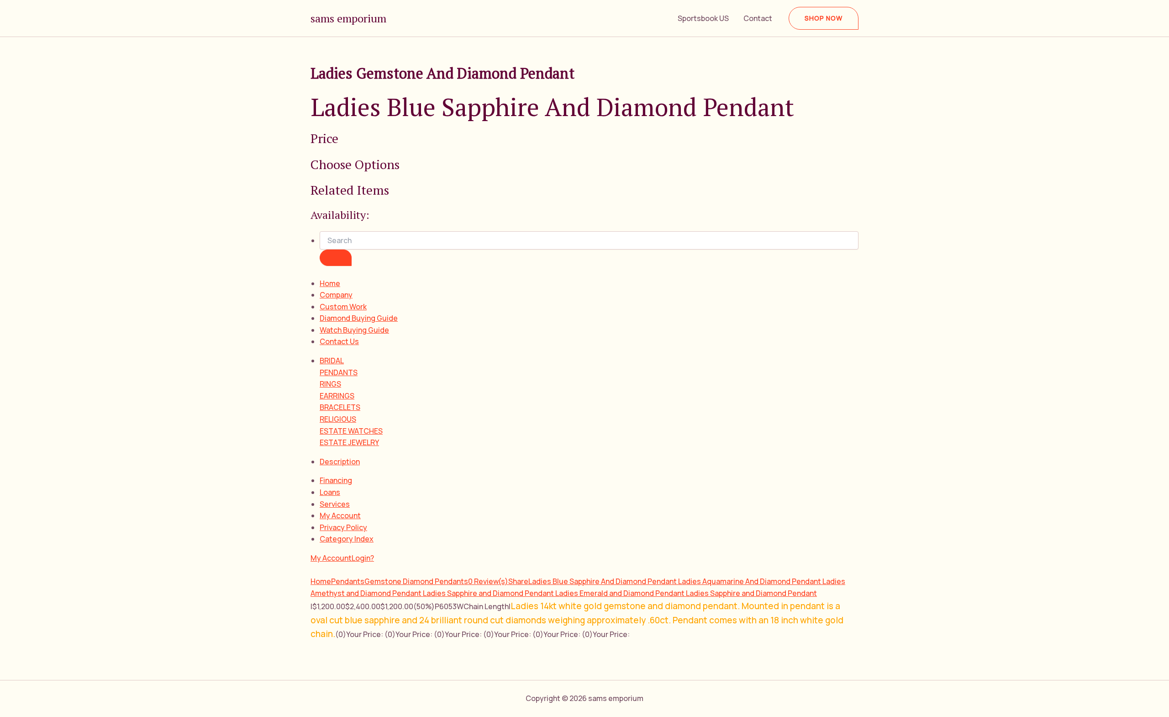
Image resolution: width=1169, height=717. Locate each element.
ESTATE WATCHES (351, 431)
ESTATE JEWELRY (349, 442)
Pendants (347, 581)
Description (340, 462)
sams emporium (348, 18)
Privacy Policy (343, 527)
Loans (330, 492)
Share (518, 581)
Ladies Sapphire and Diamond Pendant (489, 593)
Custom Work (343, 307)
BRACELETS (340, 407)
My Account (340, 515)
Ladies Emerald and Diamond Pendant (620, 593)
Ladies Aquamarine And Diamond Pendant (750, 581)
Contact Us (339, 341)
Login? (363, 558)
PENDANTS (339, 372)
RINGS (330, 384)
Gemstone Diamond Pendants (416, 581)
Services (335, 504)
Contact (757, 18)
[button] (823, 18)
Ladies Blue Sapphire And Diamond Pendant (603, 581)
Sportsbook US (703, 18)
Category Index (347, 539)
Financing (336, 480)
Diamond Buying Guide (359, 318)
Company (336, 295)
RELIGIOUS (338, 419)
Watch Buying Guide (354, 330)
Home (330, 283)
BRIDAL (332, 361)
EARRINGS (337, 396)
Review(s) (488, 581)
